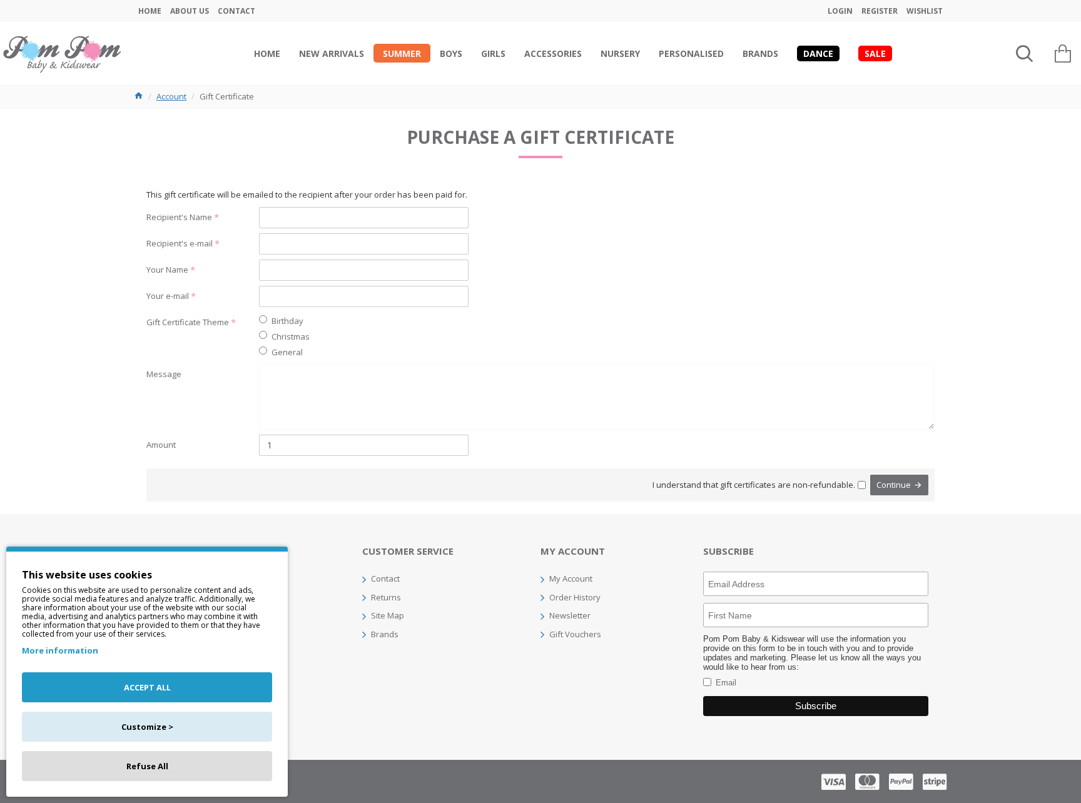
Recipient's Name (179, 217)
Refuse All (147, 766)
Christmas (291, 336)
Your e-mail (167, 295)
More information (60, 650)
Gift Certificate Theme (187, 322)
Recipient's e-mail (179, 243)
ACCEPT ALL (147, 687)
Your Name (167, 269)
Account (171, 96)
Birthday (287, 320)
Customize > (147, 726)
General (287, 352)
